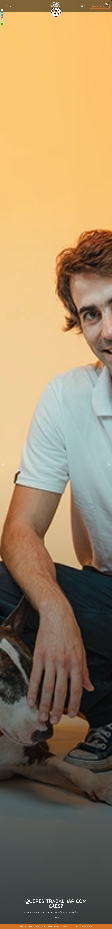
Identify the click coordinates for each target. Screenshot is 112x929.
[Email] (2, 16)
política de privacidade (83, 926)
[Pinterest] (2, 20)
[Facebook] (2, 10)
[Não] (110, 927)
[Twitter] (2, 13)
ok (91, 926)
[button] (3, 464)
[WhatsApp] (2, 23)
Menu (12, 6)
